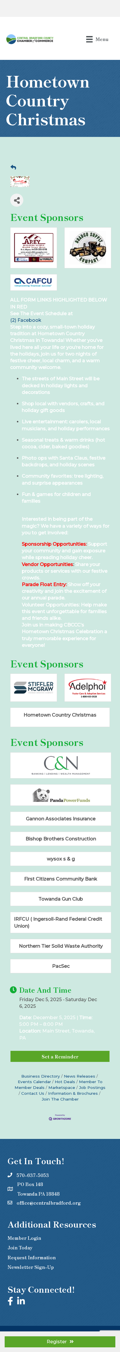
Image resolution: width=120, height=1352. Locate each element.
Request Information (32, 1257)
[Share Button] (16, 200)
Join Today (20, 1247)
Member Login (24, 1237)
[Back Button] (13, 168)
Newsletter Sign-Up (31, 1266)
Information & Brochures (73, 1093)
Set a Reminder (60, 1056)
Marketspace (61, 1087)
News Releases (79, 1076)
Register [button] (57, 1341)
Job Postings (92, 1087)
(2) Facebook (25, 320)
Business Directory (40, 1076)
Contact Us (32, 1093)
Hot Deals (65, 1081)
